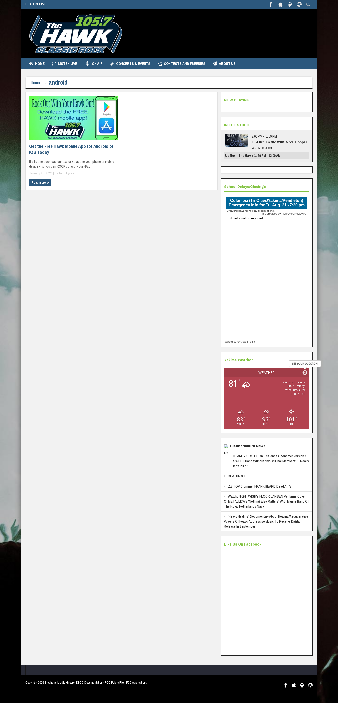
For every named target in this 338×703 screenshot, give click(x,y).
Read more (39, 182)
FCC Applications (136, 682)
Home (40, 63)
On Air (97, 63)
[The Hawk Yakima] (74, 33)
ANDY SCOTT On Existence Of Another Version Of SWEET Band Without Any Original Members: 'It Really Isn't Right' (271, 461)
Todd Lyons (66, 173)
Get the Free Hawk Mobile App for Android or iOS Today (71, 149)
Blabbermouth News (248, 446)
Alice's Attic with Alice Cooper (281, 142)
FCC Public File (114, 682)
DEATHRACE (237, 476)
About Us (227, 63)
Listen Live (67, 63)
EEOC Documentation (89, 682)
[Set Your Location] (305, 372)
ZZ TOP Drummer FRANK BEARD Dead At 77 (259, 486)
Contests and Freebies (184, 63)
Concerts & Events (133, 63)
